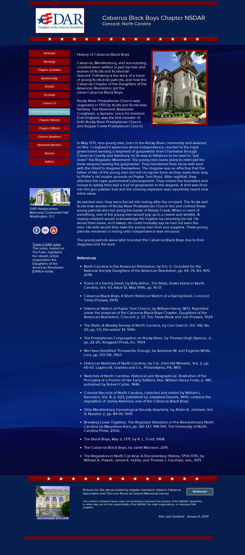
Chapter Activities (49, 70)
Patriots (49, 153)
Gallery (49, 161)
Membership (49, 78)
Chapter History (49, 120)
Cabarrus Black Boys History (49, 111)
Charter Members (49, 136)
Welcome (49, 53)
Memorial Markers (49, 145)
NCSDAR (49, 95)
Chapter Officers (49, 128)
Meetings (49, 61)
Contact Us (49, 103)
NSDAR (49, 86)
